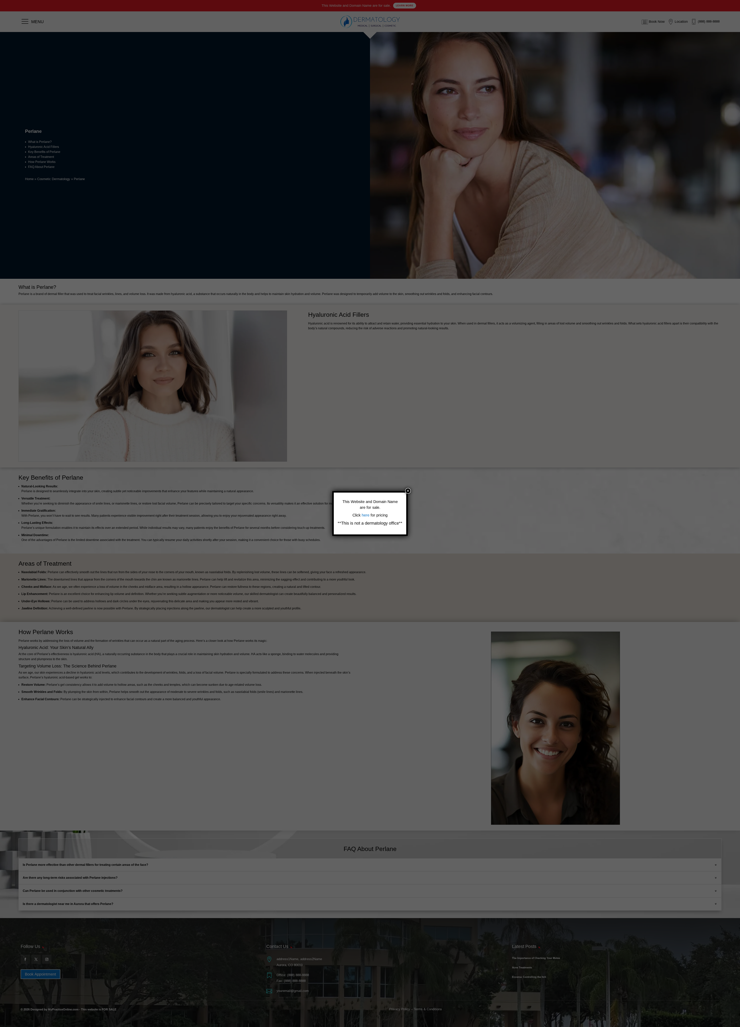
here (366, 515)
